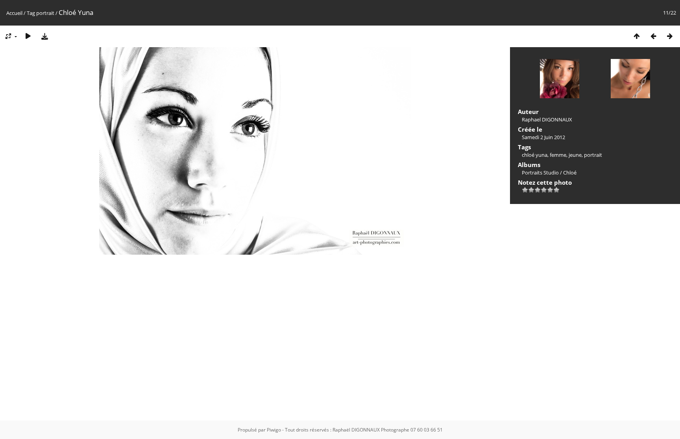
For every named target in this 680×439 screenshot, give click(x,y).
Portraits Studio (540, 172)
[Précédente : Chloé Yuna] (653, 35)
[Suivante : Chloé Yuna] (670, 35)
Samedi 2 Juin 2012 (543, 137)
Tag (31, 13)
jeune (575, 154)
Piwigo (274, 429)
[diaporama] (28, 35)
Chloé (570, 172)
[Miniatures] (636, 35)
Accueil (14, 13)
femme (558, 154)
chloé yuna (534, 154)
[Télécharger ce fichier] (44, 35)
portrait (45, 13)
